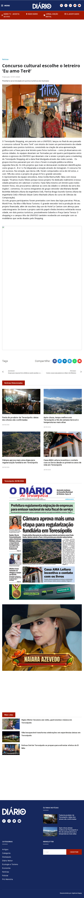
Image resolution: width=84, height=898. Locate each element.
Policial (5, 875)
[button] (61, 5)
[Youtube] (79, 5)
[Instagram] (70, 5)
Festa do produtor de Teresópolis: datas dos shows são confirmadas (20, 418)
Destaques (6, 857)
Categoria (6, 853)
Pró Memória (7, 879)
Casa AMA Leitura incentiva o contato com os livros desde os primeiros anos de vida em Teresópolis (62, 462)
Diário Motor (7, 860)
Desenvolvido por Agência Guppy (71, 893)
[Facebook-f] (65, 5)
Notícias (5, 59)
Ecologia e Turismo (10, 864)
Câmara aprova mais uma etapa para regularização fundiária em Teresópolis (20, 461)
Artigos (5, 849)
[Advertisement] (43, 38)
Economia (6, 868)
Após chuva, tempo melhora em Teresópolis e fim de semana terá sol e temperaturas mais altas (61, 419)
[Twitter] (74, 5)
